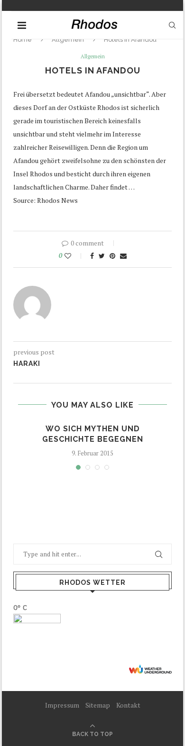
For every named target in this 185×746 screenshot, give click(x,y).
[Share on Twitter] (102, 255)
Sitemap (97, 705)
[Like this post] (74, 255)
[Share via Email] (123, 255)
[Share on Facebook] (92, 255)
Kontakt (128, 705)
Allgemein (93, 57)
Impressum (62, 705)
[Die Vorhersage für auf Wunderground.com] (150, 668)
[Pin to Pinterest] (112, 255)
